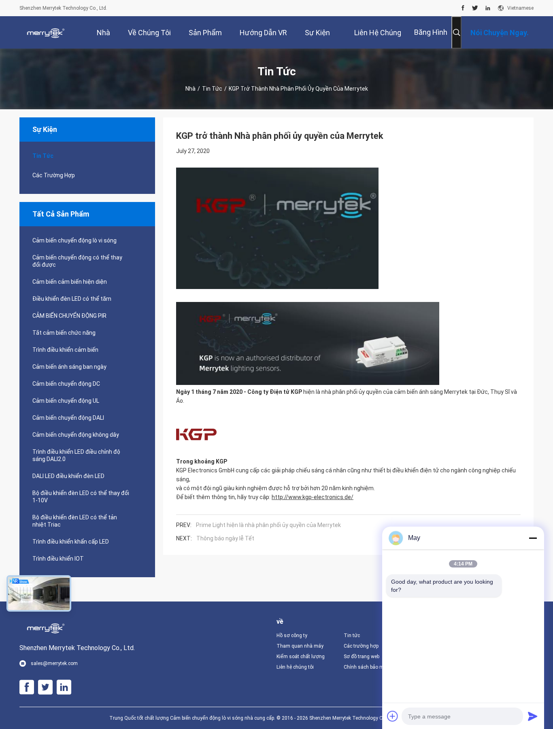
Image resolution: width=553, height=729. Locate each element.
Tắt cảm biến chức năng (64, 332)
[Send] (532, 716)
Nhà (190, 88)
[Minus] (533, 538)
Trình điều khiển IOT (58, 558)
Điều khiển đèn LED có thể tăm (71, 298)
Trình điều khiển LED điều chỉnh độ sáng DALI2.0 (76, 455)
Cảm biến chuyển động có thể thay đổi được (77, 261)
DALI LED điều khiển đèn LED (68, 476)
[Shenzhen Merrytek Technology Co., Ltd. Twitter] (475, 8)
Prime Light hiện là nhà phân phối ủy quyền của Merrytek (268, 525)
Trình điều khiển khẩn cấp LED (70, 541)
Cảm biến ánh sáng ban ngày (69, 366)
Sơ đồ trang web (361, 656)
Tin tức (212, 88)
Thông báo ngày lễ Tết (225, 538)
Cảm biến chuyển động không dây (75, 434)
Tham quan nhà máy (299, 646)
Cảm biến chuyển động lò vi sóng (74, 240)
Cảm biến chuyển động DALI (68, 417)
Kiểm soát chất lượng (300, 656)
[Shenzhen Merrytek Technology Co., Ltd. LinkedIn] (488, 8)
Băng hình (430, 32)
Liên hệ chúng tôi (295, 667)
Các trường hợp (53, 175)
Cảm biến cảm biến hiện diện (69, 281)
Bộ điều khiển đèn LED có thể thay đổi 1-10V (80, 497)
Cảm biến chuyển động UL (65, 400)
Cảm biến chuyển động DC (66, 383)
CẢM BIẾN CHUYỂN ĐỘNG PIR (69, 315)
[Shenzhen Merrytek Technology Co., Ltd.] (45, 32)
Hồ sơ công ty (291, 635)
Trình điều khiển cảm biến (65, 349)
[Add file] (392, 716)
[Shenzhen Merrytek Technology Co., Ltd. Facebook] (463, 8)
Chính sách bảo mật (366, 667)
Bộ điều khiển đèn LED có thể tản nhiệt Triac (74, 521)
